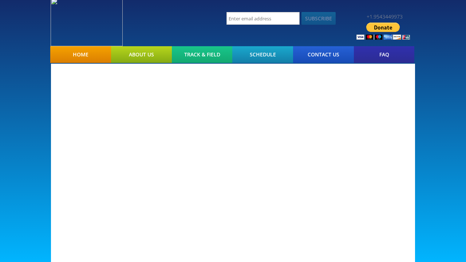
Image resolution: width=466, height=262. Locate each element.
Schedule (263, 54)
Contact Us (323, 54)
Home (80, 54)
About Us (141, 54)
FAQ (384, 54)
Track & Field (202, 54)
